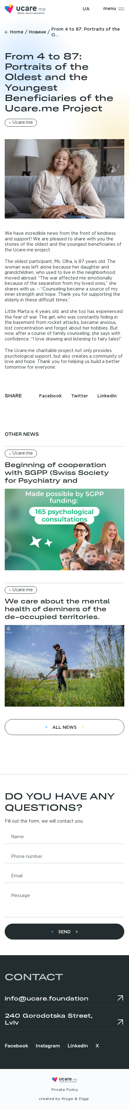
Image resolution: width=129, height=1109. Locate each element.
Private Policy (64, 1089)
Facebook (50, 396)
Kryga (67, 1099)
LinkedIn (107, 396)
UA (86, 9)
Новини (37, 32)
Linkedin (78, 1045)
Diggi (84, 1099)
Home (16, 32)
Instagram (48, 1045)
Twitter (79, 396)
